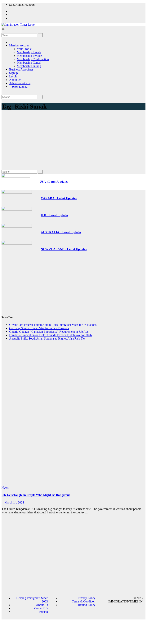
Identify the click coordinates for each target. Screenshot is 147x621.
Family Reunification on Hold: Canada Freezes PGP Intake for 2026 (50, 335)
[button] (3, 31)
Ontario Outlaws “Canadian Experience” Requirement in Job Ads (48, 331)
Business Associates (21, 69)
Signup (13, 73)
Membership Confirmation (33, 59)
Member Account (19, 45)
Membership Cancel (29, 62)
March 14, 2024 (14, 502)
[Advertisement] (73, 141)
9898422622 (19, 86)
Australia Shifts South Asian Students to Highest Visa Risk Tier (47, 338)
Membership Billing (29, 66)
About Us (15, 79)
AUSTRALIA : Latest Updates (61, 232)
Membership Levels (29, 52)
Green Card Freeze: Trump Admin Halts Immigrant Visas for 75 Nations (52, 324)
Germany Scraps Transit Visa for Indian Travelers (39, 328)
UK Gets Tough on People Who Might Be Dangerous (36, 495)
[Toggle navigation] (3, 29)
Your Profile (24, 48)
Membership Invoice (29, 55)
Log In (13, 76)
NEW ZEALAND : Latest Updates (64, 249)
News (5, 487)
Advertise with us (19, 83)
